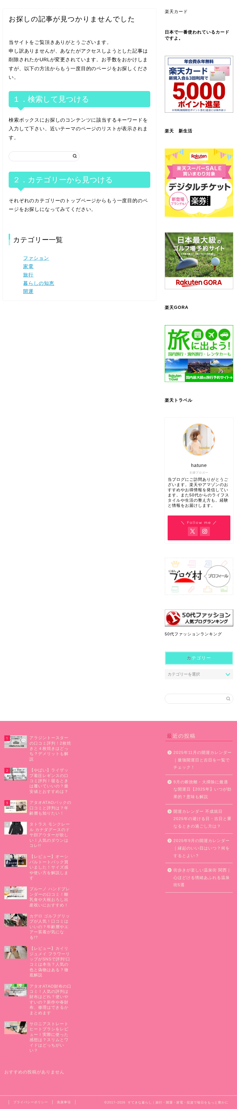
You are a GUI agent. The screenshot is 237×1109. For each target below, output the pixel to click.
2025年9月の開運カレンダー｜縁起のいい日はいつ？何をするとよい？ (201, 848)
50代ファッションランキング (193, 634)
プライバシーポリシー (30, 1102)
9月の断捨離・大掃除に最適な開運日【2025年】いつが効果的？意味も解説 (202, 789)
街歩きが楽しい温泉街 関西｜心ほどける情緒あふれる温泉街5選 (202, 877)
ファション (36, 258)
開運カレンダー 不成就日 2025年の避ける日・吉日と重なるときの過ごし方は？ (202, 818)
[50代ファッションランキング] (199, 617)
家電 (28, 266)
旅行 (28, 275)
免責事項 (64, 1102)
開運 (28, 291)
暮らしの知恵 (38, 283)
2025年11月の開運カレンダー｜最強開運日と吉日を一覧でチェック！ (202, 759)
